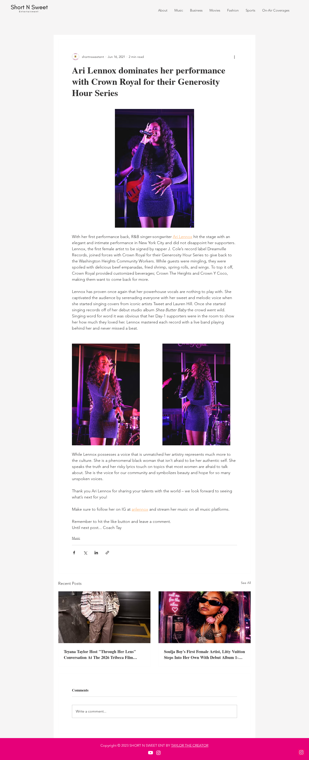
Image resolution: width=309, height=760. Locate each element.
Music (76, 538)
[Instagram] (301, 752)
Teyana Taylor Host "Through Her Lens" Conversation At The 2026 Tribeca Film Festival (100, 654)
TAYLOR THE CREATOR (189, 745)
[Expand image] (106, 394)
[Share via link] (107, 552)
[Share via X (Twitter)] (85, 552)
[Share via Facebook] (74, 552)
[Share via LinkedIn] (96, 552)
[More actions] (234, 56)
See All (246, 583)
